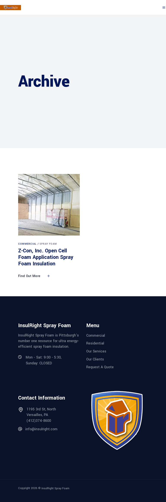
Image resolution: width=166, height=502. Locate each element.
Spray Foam (48, 243)
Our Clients (95, 359)
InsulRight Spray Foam (55, 488)
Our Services (96, 351)
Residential (95, 343)
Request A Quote (100, 367)
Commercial (27, 243)
